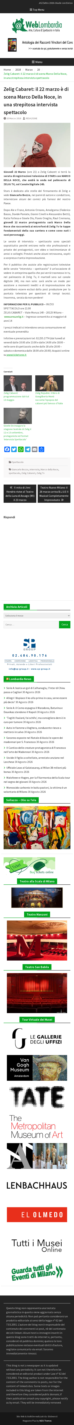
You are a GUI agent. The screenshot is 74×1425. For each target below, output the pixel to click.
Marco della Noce (49, 469)
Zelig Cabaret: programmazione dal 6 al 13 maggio (16, 396)
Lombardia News (20, 679)
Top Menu (38, 9)
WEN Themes (45, 1420)
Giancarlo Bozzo (20, 469)
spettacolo (14, 473)
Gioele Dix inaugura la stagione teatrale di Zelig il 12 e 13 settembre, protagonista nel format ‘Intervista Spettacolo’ (17, 432)
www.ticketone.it (16, 354)
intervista (34, 469)
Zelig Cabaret (28, 473)
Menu (38, 62)
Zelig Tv (40, 473)
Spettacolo (18, 462)
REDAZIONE (31, 118)
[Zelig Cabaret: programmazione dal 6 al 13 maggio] (18, 383)
